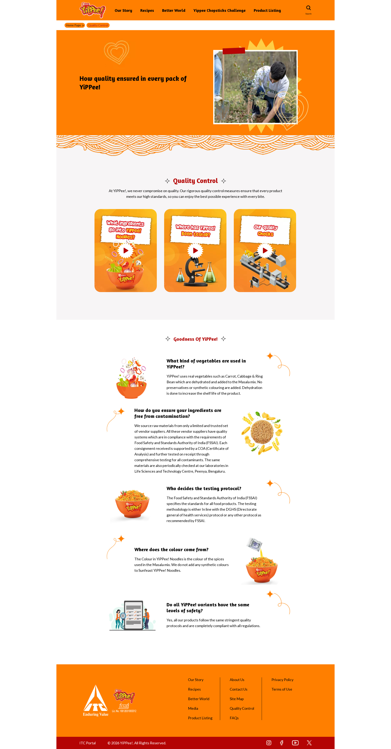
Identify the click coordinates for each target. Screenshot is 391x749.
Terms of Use (281, 689)
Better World (173, 10)
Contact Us (238, 689)
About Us (237, 679)
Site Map (237, 698)
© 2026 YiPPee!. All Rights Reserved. (137, 743)
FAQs (234, 718)
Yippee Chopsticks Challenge (219, 10)
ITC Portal (87, 743)
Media (193, 708)
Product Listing (267, 10)
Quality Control (242, 708)
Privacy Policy (282, 679)
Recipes (147, 10)
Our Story (123, 10)
